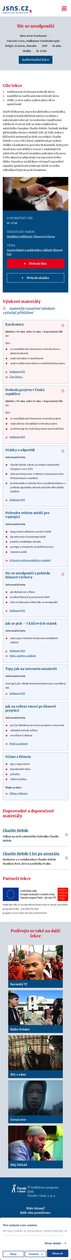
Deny (13, 1254)
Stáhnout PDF (17, 371)
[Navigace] (64, 8)
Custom (33, 1254)
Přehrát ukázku (37, 278)
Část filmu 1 (16, 376)
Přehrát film (37, 263)
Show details (53, 1243)
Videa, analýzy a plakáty (22, 655)
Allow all (57, 1253)
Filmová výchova (44, 236)
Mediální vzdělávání (19, 236)
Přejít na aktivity (18, 743)
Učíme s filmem (18, 793)
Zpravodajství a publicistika (24, 250)
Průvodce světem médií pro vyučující (30, 560)
